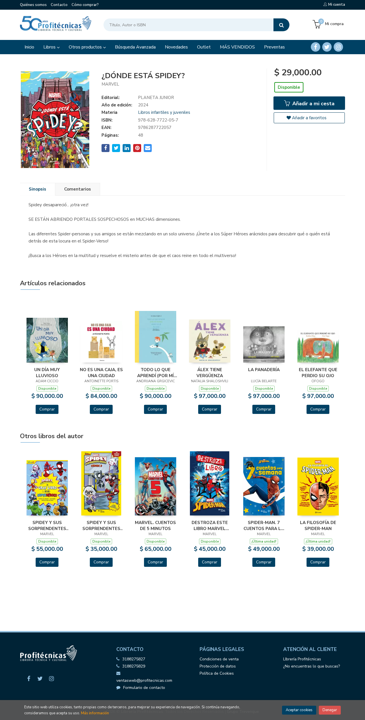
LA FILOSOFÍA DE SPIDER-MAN (318, 525)
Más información (95, 713)
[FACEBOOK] (315, 47)
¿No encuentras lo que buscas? (311, 666)
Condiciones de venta (219, 659)
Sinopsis (37, 189)
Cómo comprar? (85, 4)
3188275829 (133, 666)
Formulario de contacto (144, 687)
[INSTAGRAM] (338, 47)
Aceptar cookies (299, 710)
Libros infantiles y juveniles (164, 112)
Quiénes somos (33, 4)
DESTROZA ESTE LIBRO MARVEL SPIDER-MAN (210, 525)
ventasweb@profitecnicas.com (144, 680)
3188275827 (133, 659)
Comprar (47, 409)
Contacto (59, 4)
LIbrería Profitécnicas (302, 659)
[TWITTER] (327, 47)
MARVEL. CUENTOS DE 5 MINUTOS (155, 525)
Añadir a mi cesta (312, 103)
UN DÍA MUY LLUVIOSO (47, 372)
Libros (50, 47)
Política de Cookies (217, 673)
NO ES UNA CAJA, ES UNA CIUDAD (101, 372)
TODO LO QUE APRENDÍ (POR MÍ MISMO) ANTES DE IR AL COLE (155, 372)
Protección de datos (218, 666)
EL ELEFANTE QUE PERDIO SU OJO (318, 372)
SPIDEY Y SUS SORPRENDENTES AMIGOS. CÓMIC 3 (101, 525)
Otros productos (86, 47)
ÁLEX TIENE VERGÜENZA (209, 372)
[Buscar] (281, 25)
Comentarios (77, 189)
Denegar (330, 710)
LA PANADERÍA (264, 370)
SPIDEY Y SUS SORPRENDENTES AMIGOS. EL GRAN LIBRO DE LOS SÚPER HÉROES (47, 525)
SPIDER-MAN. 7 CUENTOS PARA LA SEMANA (264, 525)
